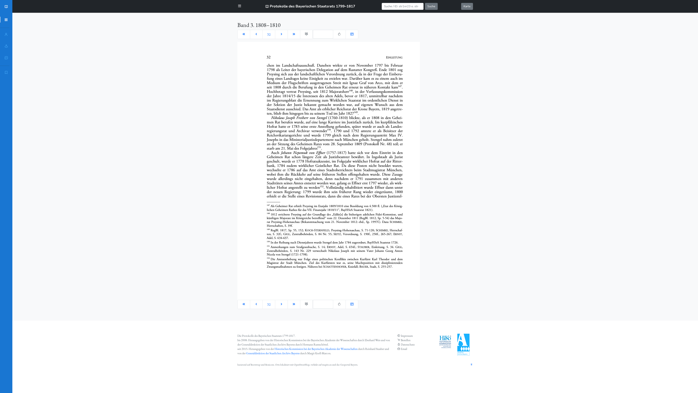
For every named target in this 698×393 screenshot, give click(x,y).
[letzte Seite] (294, 34)
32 (269, 34)
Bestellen (405, 340)
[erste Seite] (243, 34)
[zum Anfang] (471, 365)
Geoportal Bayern (348, 364)
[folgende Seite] (281, 34)
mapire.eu (327, 364)
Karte (467, 6)
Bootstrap (255, 364)
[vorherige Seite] (256, 34)
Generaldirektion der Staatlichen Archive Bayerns (273, 353)
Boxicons (269, 364)
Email (404, 349)
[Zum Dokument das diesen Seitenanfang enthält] (352, 34)
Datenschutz (408, 344)
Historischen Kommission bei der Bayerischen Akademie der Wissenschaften (316, 349)
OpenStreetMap (302, 364)
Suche (431, 6)
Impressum (407, 336)
